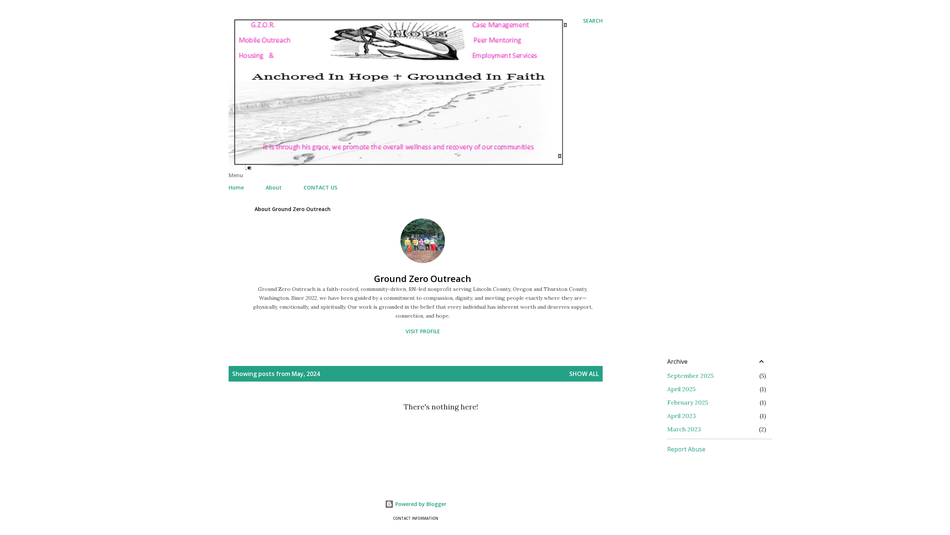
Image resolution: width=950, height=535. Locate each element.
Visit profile (423, 331)
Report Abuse (686, 449)
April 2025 (681, 389)
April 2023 (681, 415)
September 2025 (690, 375)
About (274, 187)
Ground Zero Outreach (422, 278)
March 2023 (684, 429)
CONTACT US (320, 187)
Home (236, 187)
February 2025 (687, 402)
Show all (584, 374)
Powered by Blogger (420, 504)
